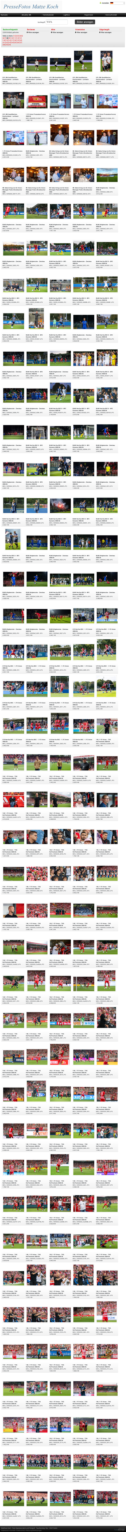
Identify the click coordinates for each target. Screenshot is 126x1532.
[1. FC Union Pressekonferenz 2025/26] (37, 102)
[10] (12, 38)
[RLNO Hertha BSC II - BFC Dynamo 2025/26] (60, 249)
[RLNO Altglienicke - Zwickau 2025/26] (37, 137)
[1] (14, 36)
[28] (4, 45)
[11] (14, 38)
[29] (6, 45)
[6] (3, 38)
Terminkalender (48, 15)
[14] (4, 40)
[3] (18, 36)
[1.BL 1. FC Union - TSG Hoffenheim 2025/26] (107, 726)
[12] (17, 38)
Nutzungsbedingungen (34, 1530)
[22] (6, 42)
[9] (9, 38)
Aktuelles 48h (26, 15)
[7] (5, 38)
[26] (18, 42)
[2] (16, 36)
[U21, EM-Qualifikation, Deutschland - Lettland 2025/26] (13, 63)
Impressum (5, 1530)
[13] (20, 38)
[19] (18, 40)
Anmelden (105, 3)
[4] (20, 36)
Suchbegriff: (42, 22)
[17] (12, 40)
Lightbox (66, 15)
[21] (4, 42)
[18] (15, 40)
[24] (12, 42)
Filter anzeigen (33, 32)
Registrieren (89, 15)
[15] (6, 40)
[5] (22, 36)
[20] (21, 40)
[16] (9, 40)
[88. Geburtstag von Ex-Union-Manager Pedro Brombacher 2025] (60, 134)
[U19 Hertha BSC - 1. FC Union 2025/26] (84, 615)
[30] (9, 45)
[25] (15, 42)
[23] (9, 42)
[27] (21, 42)
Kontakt (12, 1530)
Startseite (4, 15)
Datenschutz (20, 1530)
